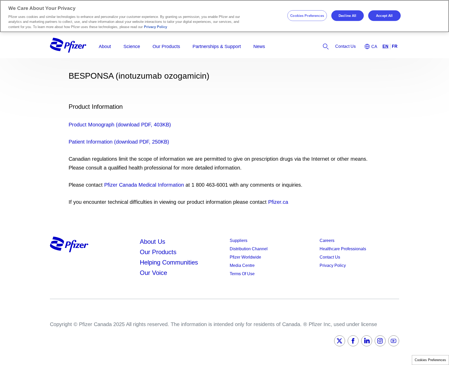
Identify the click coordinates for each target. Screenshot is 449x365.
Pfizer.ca (278, 202)
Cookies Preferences (430, 360)
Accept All (384, 15)
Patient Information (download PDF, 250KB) (119, 142)
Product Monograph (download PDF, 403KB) (120, 124)
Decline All (347, 15)
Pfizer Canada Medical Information (144, 185)
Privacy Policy (155, 27)
